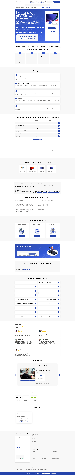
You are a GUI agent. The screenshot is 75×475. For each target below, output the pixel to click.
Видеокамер (53, 454)
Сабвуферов (34, 458)
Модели (37, 46)
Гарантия (32, 46)
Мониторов (34, 455)
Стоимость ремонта (35, 432)
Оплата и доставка (35, 434)
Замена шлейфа (56, 192)
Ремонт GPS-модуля (46, 192)
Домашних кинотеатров (45, 455)
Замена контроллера (40, 192)
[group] (18, 398)
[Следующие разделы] (60, 46)
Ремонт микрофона (51, 192)
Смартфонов (34, 451)
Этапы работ (23, 46)
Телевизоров (44, 452)
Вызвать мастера (28, 380)
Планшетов (43, 454)
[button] (59, 375)
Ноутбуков (43, 451)
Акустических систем (45, 459)
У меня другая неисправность (38, 139)
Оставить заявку (26, 269)
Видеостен (33, 459)
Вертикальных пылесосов (36, 452)
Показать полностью (18, 154)
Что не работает (42, 46)
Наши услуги (34, 441)
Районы (52, 46)
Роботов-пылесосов (54, 451)
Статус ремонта (50, 1)
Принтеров (53, 455)
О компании (34, 438)
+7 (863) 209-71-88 (43, 1)
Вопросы (56, 46)
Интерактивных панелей (55, 458)
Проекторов (34, 454)
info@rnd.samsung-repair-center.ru (24, 418)
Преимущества (18, 46)
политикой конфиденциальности (33, 255)
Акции (48, 46)
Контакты (33, 435)
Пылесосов (52, 452)
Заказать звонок (57, 1)
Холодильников (44, 458)
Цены (28, 46)
